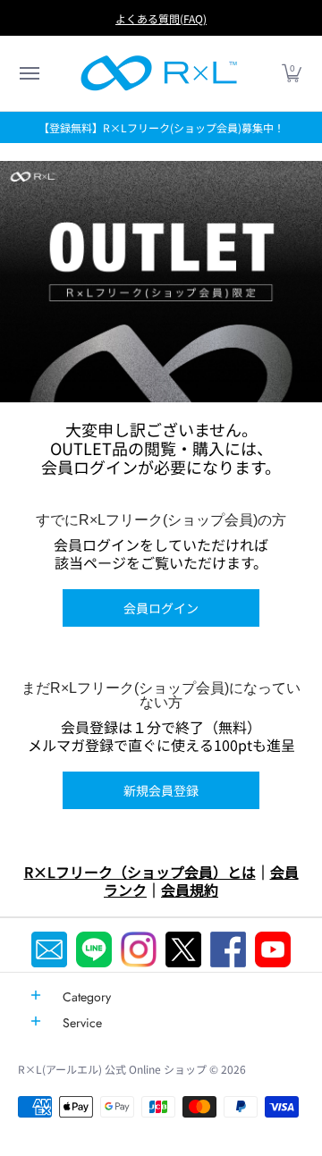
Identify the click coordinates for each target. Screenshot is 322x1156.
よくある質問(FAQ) (161, 18)
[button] (28, 73)
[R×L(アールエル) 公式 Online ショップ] (159, 73)
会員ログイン (161, 608)
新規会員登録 (161, 790)
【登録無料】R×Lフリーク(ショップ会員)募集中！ (161, 127)
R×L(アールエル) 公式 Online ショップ (112, 1068)
